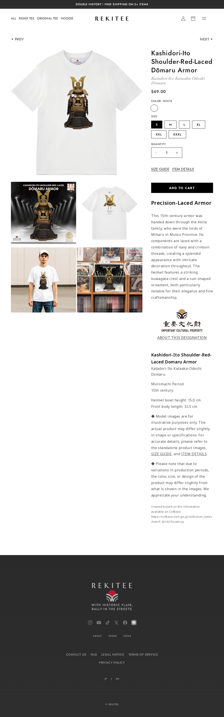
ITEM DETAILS (183, 169)
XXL (159, 134)
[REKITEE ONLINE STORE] (112, 597)
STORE (112, 636)
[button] (200, 18)
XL (199, 124)
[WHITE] (154, 108)
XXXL (177, 134)
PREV (19, 39)
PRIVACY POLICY (112, 662)
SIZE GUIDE (160, 169)
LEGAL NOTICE (112, 654)
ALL (13, 18)
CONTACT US (76, 654)
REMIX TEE (26, 18)
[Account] (183, 18)
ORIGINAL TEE (47, 18)
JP (106, 679)
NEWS (127, 636)
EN (117, 679)
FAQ (94, 654)
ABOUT (97, 636)
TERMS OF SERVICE (143, 654)
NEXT (205, 39)
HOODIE (67, 18)
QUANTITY (158, 144)
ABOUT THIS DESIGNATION (182, 337)
